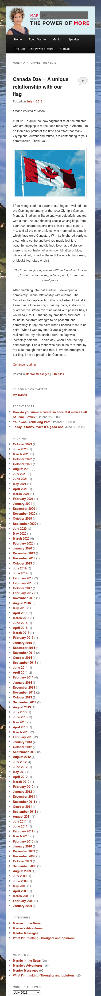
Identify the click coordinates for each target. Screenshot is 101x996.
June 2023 (20, 449)
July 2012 (20, 762)
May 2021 (19, 484)
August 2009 (22, 871)
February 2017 (23, 593)
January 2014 (22, 682)
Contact (65, 49)
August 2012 (22, 756)
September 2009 (24, 866)
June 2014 (20, 667)
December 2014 (24, 647)
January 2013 (22, 742)
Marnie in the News (27, 923)
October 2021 (22, 464)
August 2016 (22, 603)
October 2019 (22, 563)
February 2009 (23, 900)
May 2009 (19, 886)
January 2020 (22, 548)
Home (18, 39)
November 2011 (24, 801)
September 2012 (24, 751)
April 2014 (20, 672)
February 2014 (23, 677)
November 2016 (24, 598)
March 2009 (21, 896)
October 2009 (22, 861)
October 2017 (22, 588)
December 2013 (24, 687)
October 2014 (22, 657)
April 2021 (20, 488)
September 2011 (24, 811)
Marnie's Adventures (28, 928)
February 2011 (23, 831)
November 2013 (24, 692)
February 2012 (23, 786)
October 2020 (22, 518)
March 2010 (21, 836)
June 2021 (20, 478)
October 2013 (22, 697)
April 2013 (20, 727)
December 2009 (24, 851)
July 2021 (20, 473)
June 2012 (20, 767)
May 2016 (19, 608)
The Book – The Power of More (34, 49)
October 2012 (22, 747)
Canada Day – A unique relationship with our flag (41, 86)
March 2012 (21, 781)
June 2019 (20, 573)
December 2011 (24, 796)
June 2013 (20, 717)
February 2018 (23, 583)
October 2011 (22, 806)
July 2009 (20, 876)
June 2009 (20, 881)
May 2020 (19, 533)
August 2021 (22, 469)
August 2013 (22, 707)
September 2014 (24, 662)
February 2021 (23, 498)
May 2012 (19, 771)
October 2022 (22, 459)
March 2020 (21, 538)
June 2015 (20, 622)
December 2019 (24, 553)
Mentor (57, 39)
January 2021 (22, 503)
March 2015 (21, 632)
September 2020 (24, 523)
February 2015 (23, 637)
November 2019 (24, 558)
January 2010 (22, 846)
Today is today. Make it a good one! (38, 426)
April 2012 (20, 776)
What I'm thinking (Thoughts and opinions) (44, 938)
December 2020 (24, 508)
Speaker (73, 39)
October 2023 (22, 444)
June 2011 (20, 826)
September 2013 (24, 702)
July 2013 (20, 712)
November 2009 (24, 856)
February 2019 (23, 578)
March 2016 (21, 618)
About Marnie (37, 39)
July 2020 (20, 528)
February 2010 (23, 841)
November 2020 (24, 513)
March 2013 (21, 732)
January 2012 (22, 791)
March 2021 (21, 493)
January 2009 (22, 905)
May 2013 (19, 722)
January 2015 (22, 642)
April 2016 (20, 613)
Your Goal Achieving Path (31, 422)
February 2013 (23, 737)
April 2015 (20, 627)
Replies (58, 374)
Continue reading (26, 364)
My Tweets (20, 394)
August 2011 (22, 816)
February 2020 (23, 543)
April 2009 (20, 891)
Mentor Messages (38, 374)
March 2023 (21, 454)
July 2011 (20, 821)
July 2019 (20, 568)
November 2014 (24, 652)
